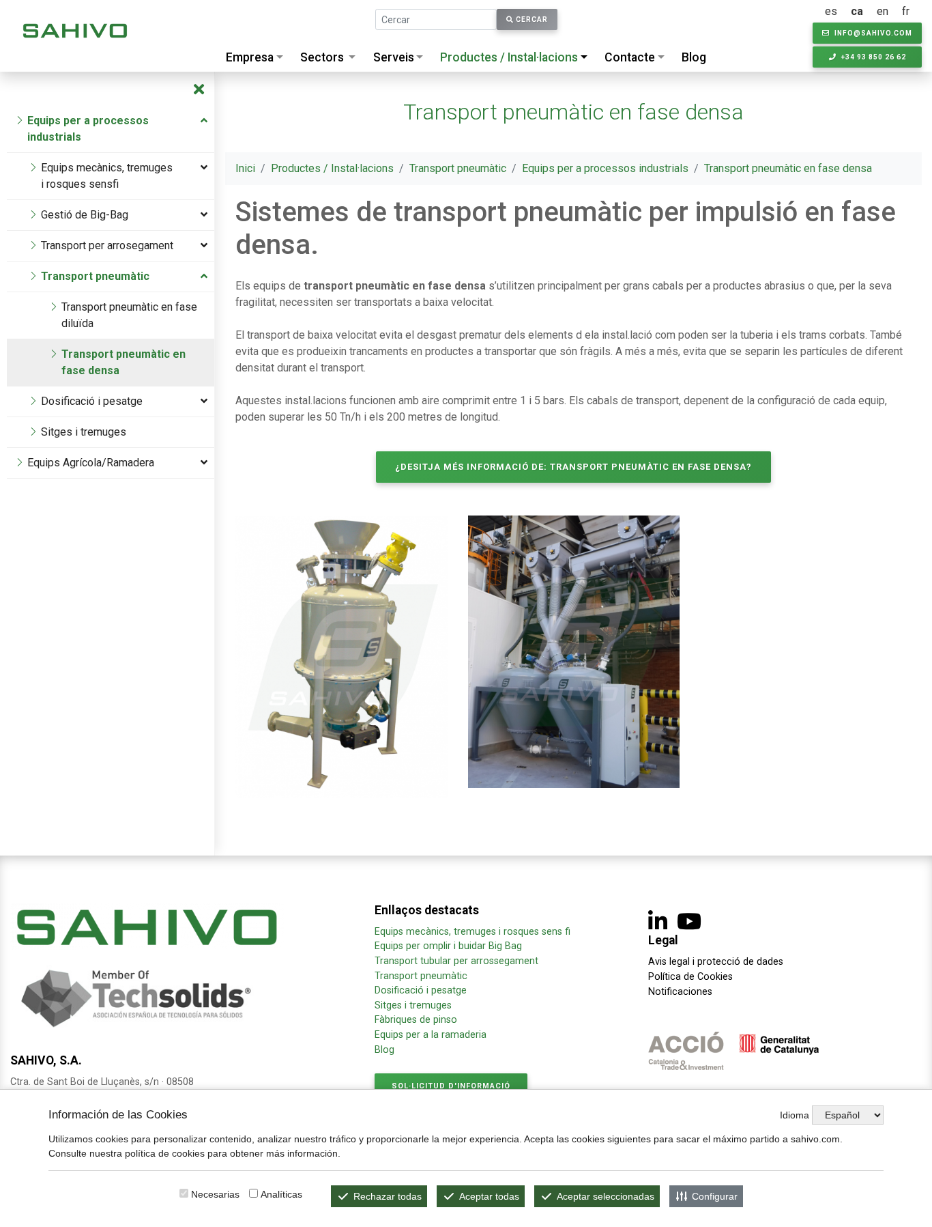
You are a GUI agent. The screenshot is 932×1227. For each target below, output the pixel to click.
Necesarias (215, 1194)
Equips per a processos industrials (605, 168)
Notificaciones (680, 992)
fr (905, 11)
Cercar (531, 19)
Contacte (630, 57)
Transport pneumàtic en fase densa (788, 168)
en (882, 11)
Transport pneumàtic (457, 168)
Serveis (393, 57)
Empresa (250, 57)
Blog (694, 57)
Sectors (322, 57)
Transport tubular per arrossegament (456, 961)
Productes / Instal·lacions (509, 57)
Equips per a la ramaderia (430, 1035)
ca (857, 11)
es (831, 11)
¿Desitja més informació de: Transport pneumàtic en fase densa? (573, 467)
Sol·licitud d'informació (451, 1086)
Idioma (794, 1115)
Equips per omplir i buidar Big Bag (448, 946)
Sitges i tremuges (413, 1005)
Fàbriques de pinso (416, 1020)
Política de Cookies (690, 977)
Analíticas (281, 1194)
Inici (245, 168)
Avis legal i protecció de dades (715, 962)
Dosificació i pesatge (421, 990)
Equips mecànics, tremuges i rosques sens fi (472, 931)
